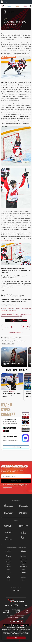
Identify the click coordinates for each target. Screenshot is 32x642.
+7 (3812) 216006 (17, 611)
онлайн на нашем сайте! (7, 240)
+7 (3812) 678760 (26, 611)
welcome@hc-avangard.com (16, 617)
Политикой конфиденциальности (17, 633)
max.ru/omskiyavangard (16, 447)
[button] (8, 327)
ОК (16, 637)
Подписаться (16, 481)
